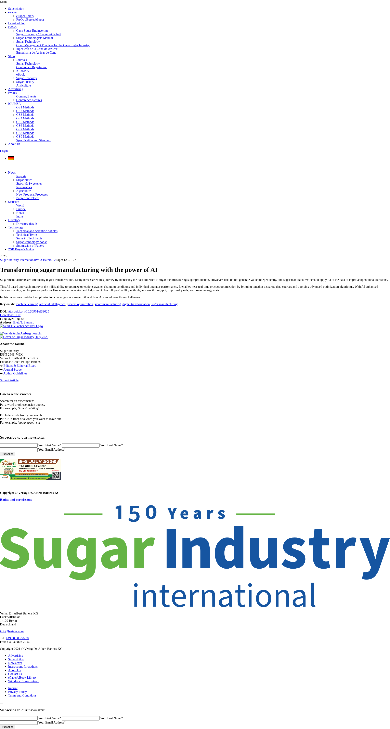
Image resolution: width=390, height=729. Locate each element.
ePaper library (25, 16)
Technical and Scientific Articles (36, 231)
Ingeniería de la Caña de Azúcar (36, 49)
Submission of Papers (30, 245)
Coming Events (26, 96)
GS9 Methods (25, 136)
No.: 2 (52, 260)
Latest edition (16, 23)
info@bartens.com (12, 631)
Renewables (24, 187)
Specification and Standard (33, 140)
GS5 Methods (25, 122)
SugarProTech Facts (29, 238)
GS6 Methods (25, 125)
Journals (21, 60)
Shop (11, 56)
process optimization (80, 304)
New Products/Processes (32, 194)
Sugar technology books (31, 242)
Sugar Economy (26, 78)
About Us (14, 670)
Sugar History (25, 81)
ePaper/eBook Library (22, 677)
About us (14, 144)
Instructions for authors (23, 666)
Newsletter (15, 663)
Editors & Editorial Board (19, 365)
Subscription (16, 8)
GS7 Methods (25, 129)
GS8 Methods (25, 133)
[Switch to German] (11, 158)
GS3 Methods (25, 114)
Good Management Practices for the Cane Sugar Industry (53, 45)
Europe (21, 209)
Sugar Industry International (18, 260)
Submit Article (9, 380)
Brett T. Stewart (23, 322)
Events (12, 92)
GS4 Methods (25, 118)
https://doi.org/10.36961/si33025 (28, 311)
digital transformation (136, 304)
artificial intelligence (52, 304)
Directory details (26, 223)
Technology (15, 227)
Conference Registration (31, 67)
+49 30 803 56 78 (17, 638)
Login (4, 151)
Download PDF (10, 315)
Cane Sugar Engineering (32, 30)
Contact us (15, 674)
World (20, 205)
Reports (21, 176)
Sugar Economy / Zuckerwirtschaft (38, 34)
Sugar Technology (28, 41)
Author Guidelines (15, 373)
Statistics (13, 201)
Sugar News (24, 180)
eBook (20, 74)
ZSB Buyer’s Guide (21, 249)
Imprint (12, 688)
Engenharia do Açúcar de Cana (36, 52)
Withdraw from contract (23, 681)
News (12, 172)
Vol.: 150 (42, 260)
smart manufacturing (108, 304)
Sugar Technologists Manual (34, 38)
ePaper (12, 12)
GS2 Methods (25, 111)
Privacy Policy (17, 691)
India (19, 216)
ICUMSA (22, 70)
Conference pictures (29, 100)
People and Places (27, 198)
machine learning (27, 304)
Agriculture (23, 85)
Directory (14, 220)
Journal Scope (12, 369)
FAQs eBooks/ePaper (30, 19)
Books (12, 27)
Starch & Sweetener (29, 183)
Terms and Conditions (22, 695)
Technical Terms (26, 234)
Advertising (15, 89)
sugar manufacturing (164, 304)
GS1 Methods (25, 107)
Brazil (20, 212)
